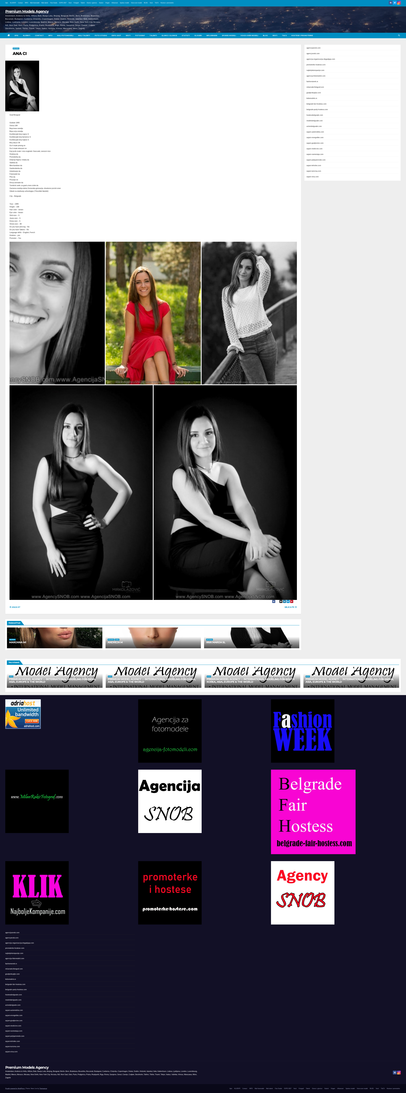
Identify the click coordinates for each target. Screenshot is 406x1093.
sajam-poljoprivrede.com (316, 160)
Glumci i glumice (92, 3)
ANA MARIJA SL (215, 642)
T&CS (156, 3)
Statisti (101, 3)
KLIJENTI (13, 3)
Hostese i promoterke (167, 3)
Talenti (83, 3)
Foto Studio (53, 3)
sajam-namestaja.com (315, 154)
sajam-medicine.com (314, 149)
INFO (26, 3)
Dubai (117, 639)
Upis (6, 3)
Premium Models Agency (27, 11)
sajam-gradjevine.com (315, 143)
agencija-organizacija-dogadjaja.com (321, 59)
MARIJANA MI (17, 642)
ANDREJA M (115, 642)
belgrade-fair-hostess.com (316, 104)
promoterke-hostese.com (316, 65)
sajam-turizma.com (314, 171)
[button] (399, 35)
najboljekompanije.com (315, 70)
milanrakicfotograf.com (315, 87)
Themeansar (43, 1088)
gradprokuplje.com (314, 93)
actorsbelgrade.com (314, 126)
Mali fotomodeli (34, 3)
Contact (20, 3)
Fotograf (76, 3)
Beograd (16, 48)
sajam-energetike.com (315, 137)
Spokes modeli (124, 3)
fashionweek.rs (312, 81)
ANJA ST (16, 607)
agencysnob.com (313, 53)
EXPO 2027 (63, 3)
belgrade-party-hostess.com (317, 109)
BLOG (146, 3)
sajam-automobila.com (315, 132)
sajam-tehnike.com (314, 165)
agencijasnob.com (314, 48)
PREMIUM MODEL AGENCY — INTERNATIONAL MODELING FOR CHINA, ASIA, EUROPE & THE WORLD (151, 680)
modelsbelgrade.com (315, 121)
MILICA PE (290, 607)
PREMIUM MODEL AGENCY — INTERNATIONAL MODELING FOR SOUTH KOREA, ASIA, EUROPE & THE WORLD (250, 680)
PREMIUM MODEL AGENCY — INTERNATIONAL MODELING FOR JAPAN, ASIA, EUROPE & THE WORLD (350, 680)
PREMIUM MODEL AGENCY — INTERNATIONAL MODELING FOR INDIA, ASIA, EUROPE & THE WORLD (52, 680)
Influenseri (115, 3)
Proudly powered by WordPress (15, 1088)
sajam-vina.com (313, 177)
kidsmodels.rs (312, 98)
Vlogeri (107, 3)
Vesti (70, 3)
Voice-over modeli (136, 3)
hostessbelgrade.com (315, 115)
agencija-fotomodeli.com (316, 76)
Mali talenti (44, 3)
